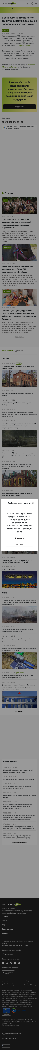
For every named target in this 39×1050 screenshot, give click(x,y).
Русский (19, 544)
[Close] (33, 503)
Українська (19, 538)
